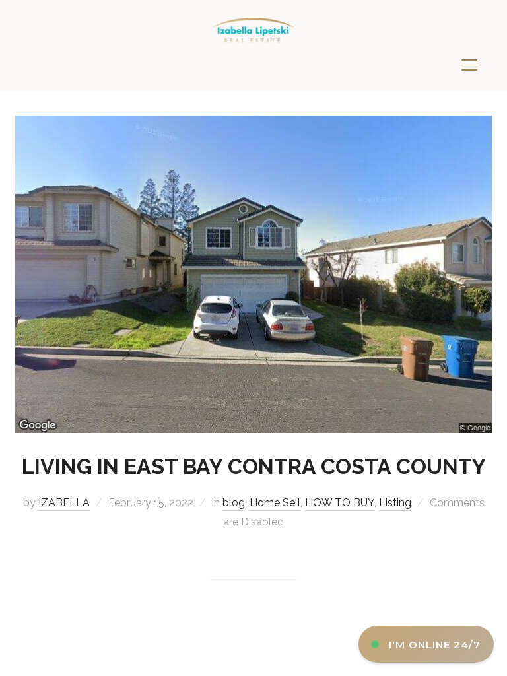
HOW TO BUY (339, 502)
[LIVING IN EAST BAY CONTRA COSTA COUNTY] (253, 123)
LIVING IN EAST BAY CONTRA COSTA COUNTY (254, 466)
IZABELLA (64, 502)
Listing (395, 502)
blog (233, 502)
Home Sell (275, 502)
